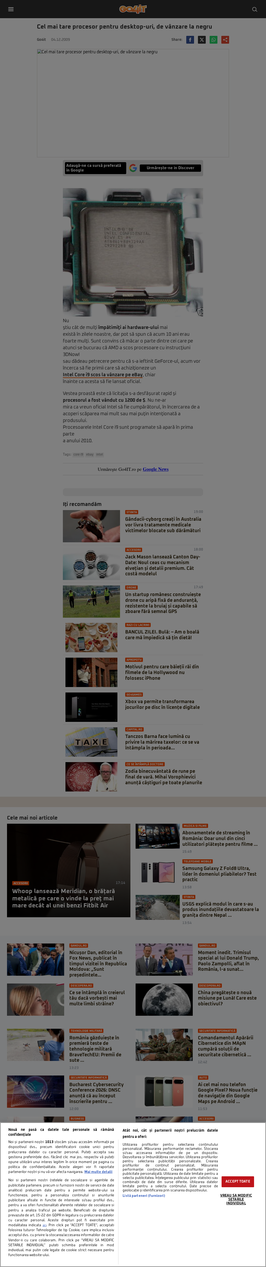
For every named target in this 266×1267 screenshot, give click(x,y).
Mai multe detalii (98, 1172)
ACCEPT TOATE (237, 1181)
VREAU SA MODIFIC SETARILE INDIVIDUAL (236, 1199)
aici (44, 1225)
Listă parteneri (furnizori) (144, 1196)
